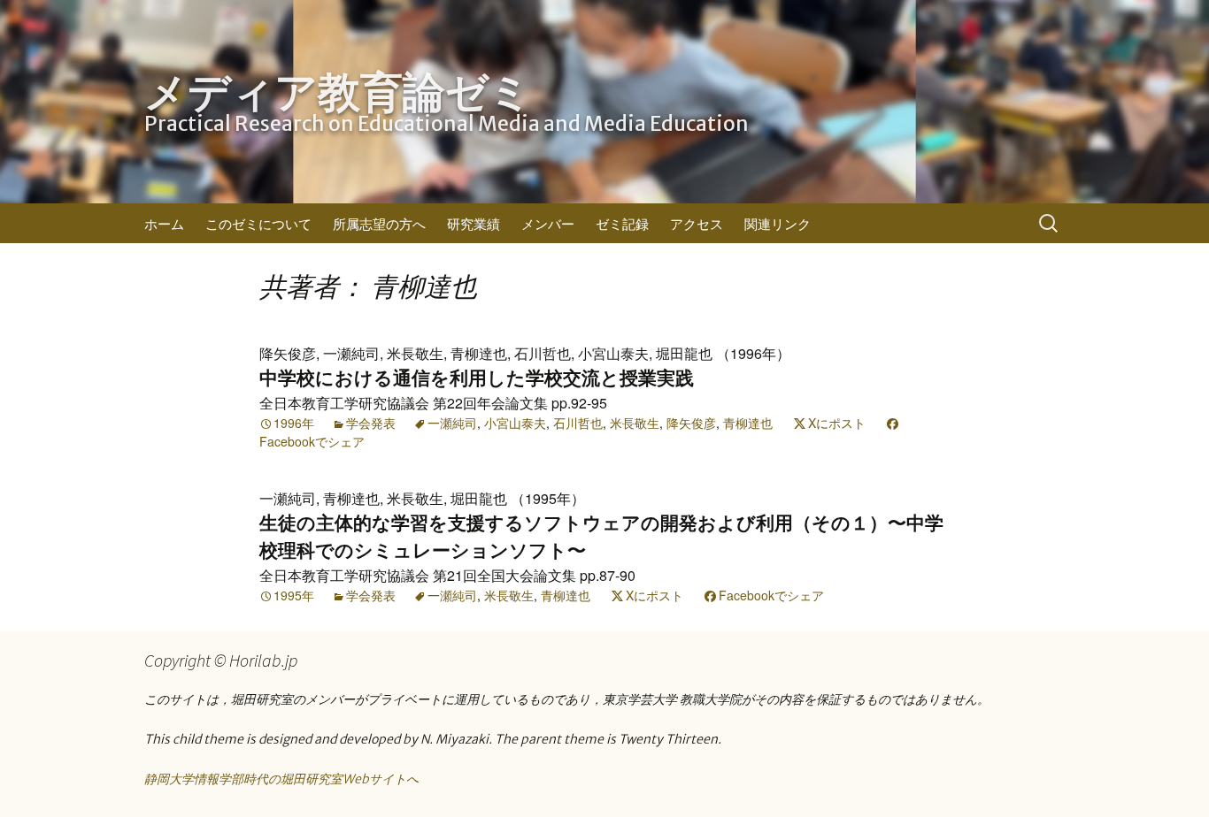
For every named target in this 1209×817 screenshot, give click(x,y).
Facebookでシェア (312, 441)
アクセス (696, 223)
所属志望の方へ (379, 223)
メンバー (547, 223)
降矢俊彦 (691, 422)
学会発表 (371, 422)
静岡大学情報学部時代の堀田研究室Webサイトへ (281, 779)
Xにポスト (837, 422)
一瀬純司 (452, 422)
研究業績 (473, 223)
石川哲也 (578, 422)
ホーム (164, 223)
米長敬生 (634, 422)
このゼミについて (258, 223)
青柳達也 (748, 422)
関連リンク (777, 223)
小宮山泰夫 (515, 422)
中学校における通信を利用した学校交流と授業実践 (476, 378)
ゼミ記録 (622, 223)
